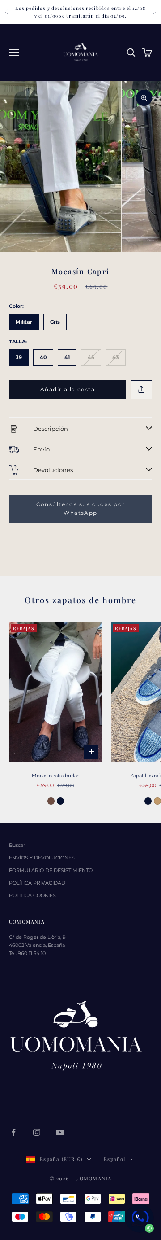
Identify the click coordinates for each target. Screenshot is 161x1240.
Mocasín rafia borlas (55, 775)
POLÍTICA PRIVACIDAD (37, 883)
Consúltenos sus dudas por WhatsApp (80, 509)
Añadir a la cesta (67, 389)
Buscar (17, 845)
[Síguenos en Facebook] (13, 1132)
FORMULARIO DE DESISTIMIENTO (51, 870)
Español (114, 1159)
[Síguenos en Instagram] (36, 1132)
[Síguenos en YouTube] (59, 1132)
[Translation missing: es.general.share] (141, 389)
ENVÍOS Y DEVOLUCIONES (42, 857)
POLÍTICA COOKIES (32, 895)
